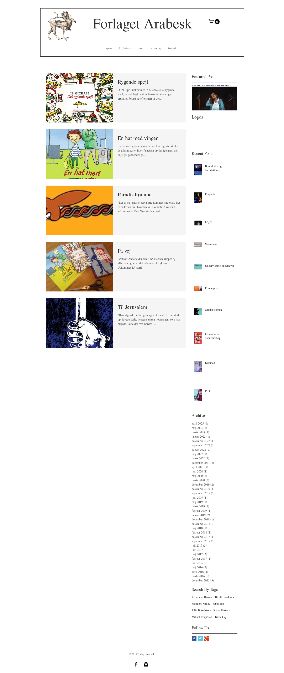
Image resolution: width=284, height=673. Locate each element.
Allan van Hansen (202, 597)
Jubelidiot (218, 604)
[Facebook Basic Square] (194, 638)
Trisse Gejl (221, 617)
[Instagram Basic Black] (146, 664)
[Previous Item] (198, 97)
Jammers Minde (201, 604)
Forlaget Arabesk (142, 23)
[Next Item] (231, 97)
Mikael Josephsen (202, 617)
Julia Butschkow (201, 610)
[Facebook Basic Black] (136, 664)
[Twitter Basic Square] (200, 638)
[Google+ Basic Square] (206, 638)
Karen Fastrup (221, 610)
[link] (215, 21)
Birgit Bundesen (224, 597)
